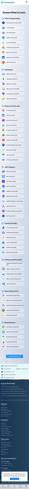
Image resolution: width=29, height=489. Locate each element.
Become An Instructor (7, 435)
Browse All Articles (14, 356)
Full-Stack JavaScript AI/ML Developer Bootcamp (14, 395)
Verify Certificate (5, 433)
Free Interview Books (7, 414)
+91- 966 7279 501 (6, 470)
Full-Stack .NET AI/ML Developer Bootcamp (13, 391)
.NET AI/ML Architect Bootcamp (9, 386)
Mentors (3, 451)
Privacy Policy (5, 428)
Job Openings (4, 449)
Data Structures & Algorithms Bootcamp (12, 389)
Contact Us (4, 425)
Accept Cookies (14, 478)
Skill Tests (3, 447)
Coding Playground (6, 446)
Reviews (3, 454)
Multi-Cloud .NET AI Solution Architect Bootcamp (14, 400)
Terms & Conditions (6, 426)
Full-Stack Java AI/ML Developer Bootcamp (12, 393)
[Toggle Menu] (14, 486)
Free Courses (4, 412)
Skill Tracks (4, 409)
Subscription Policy (6, 431)
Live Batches (4, 452)
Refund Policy (4, 430)
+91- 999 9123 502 (6, 463)
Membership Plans (6, 442)
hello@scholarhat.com (7, 465)
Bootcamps (4, 407)
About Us (3, 423)
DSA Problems (5, 416)
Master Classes (5, 444)
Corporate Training (6, 411)
